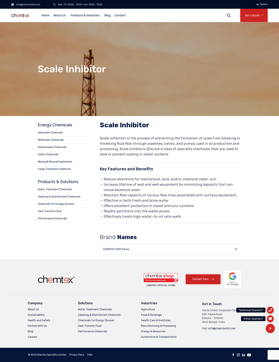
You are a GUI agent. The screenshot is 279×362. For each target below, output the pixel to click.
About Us (59, 15)
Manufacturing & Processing (158, 325)
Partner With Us (37, 325)
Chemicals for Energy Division (56, 203)
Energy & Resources (153, 331)
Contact (120, 15)
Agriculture (148, 309)
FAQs (90, 354)
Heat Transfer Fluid (49, 211)
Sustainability (36, 314)
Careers (264, 4)
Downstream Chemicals (52, 147)
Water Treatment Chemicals (55, 189)
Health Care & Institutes (155, 320)
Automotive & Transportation (159, 336)
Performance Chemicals (52, 218)
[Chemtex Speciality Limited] (20, 15)
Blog (107, 15)
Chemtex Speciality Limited (51, 354)
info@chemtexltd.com (221, 328)
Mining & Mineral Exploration (55, 161)
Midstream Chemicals (51, 139)
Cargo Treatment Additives (54, 168)
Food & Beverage (151, 314)
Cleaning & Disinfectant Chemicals (59, 196)
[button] (254, 15)
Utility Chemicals (48, 154)
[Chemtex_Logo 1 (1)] (57, 284)
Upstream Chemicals (50, 132)
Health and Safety (39, 320)
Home (45, 15)
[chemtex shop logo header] (161, 285)
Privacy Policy (77, 354)
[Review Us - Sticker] (232, 287)
